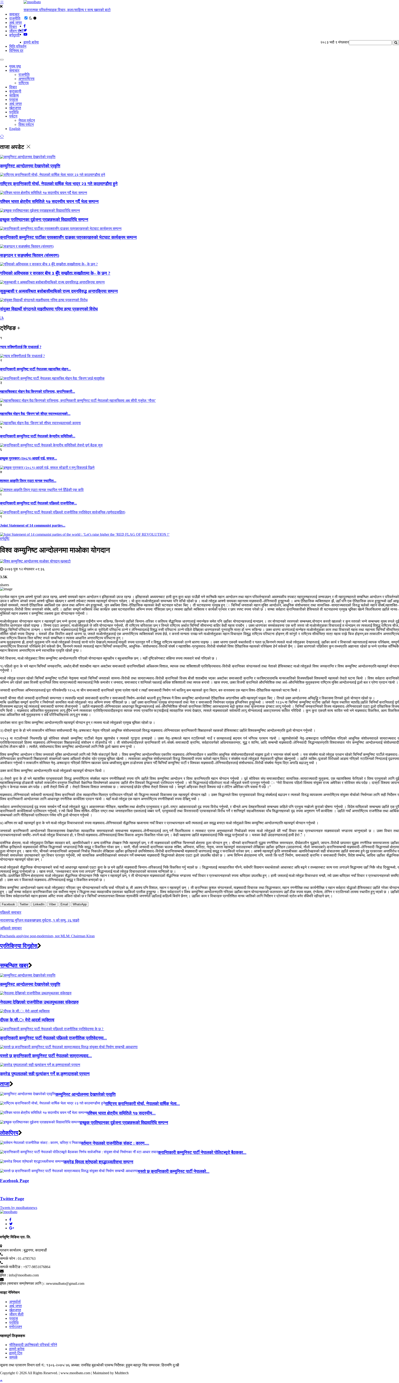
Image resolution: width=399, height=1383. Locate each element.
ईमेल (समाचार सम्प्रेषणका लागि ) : (22, 1283)
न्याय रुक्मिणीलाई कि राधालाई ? (20, 347)
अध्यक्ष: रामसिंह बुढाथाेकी (87, 1365)
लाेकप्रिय (9, 1133)
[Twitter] (11, 1224)
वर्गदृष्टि (4, 539)
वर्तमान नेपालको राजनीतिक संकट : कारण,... (115, 1143)
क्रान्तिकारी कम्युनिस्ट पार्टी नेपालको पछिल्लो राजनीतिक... (38, 503)
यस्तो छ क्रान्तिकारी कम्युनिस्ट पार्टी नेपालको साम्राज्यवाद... (46, 1055)
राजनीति (14, 18)
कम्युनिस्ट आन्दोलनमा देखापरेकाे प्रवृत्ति (30, 165)
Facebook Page (14, 1180)
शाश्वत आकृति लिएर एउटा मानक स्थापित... (28, 481)
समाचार (14, 14)
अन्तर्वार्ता (15, 1302)
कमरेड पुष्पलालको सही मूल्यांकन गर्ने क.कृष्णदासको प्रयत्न (45, 1073)
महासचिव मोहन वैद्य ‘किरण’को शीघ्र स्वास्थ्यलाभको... (35, 414)
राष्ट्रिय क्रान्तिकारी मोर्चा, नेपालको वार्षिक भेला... (142, 1103)
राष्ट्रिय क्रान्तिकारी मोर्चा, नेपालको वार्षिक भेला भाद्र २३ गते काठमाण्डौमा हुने (59, 183)
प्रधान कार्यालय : (11, 1250)
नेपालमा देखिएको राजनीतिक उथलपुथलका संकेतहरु (39, 1002)
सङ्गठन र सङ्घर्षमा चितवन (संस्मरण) (29, 255)
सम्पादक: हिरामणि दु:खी (163, 1365)
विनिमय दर (16, 50)
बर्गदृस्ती (14, 35)
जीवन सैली (16, 31)
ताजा (4, 1084)
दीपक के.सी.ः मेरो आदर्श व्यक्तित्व (27, 1019)
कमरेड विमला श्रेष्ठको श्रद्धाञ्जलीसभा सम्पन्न (98, 1161)
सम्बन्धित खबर (14, 965)
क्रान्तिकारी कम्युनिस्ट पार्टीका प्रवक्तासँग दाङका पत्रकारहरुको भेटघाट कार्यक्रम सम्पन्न (68, 237)
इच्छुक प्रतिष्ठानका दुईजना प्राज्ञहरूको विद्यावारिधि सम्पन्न (44, 219)
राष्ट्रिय (23, 83)
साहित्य (14, 95)
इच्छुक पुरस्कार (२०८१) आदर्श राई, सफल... (28, 458)
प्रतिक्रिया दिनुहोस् (18, 946)
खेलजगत (15, 108)
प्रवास (13, 99)
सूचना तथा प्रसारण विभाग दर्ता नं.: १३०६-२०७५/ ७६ (35, 1365)
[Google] (11, 1228)
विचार (13, 27)
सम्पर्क (13, 1357)
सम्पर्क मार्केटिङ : (11, 1267)
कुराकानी (15, 91)
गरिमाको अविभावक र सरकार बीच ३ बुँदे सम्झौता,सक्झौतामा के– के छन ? (55, 273)
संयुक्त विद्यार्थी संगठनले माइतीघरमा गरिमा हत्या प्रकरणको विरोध (49, 309)
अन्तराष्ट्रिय (26, 79)
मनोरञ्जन (15, 1327)
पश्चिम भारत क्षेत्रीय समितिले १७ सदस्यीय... (121, 1113)
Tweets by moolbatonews (18, 1208)
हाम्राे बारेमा (31, 42)
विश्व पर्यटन (26, 124)
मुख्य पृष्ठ (15, 66)
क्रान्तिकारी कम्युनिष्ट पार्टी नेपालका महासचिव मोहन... (35, 369)
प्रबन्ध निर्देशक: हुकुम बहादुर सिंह (126, 1365)
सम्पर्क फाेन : (8, 1258)
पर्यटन (13, 116)
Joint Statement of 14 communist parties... (32, 525)
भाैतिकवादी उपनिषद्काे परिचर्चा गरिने (33, 1345)
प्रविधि (13, 112)
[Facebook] (10, 1220)
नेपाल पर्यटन (26, 120)
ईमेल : (4, 1275)
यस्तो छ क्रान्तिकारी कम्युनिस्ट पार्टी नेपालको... (173, 1171)
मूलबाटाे (65, 561)
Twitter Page (12, 1198)
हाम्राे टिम (15, 1353)
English (14, 129)
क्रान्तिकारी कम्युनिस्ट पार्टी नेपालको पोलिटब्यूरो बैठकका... (202, 1152)
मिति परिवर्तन (17, 46)
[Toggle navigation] (2, 59)
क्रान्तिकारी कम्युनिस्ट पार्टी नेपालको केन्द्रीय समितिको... (37, 436)
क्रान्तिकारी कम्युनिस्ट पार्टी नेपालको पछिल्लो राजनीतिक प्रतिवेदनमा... (53, 1038)
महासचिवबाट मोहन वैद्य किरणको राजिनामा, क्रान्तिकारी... (37, 391)
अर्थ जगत (15, 23)
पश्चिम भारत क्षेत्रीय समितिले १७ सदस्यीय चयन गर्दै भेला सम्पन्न (49, 201)
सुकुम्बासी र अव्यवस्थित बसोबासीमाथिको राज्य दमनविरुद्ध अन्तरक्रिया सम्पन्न (59, 291)
